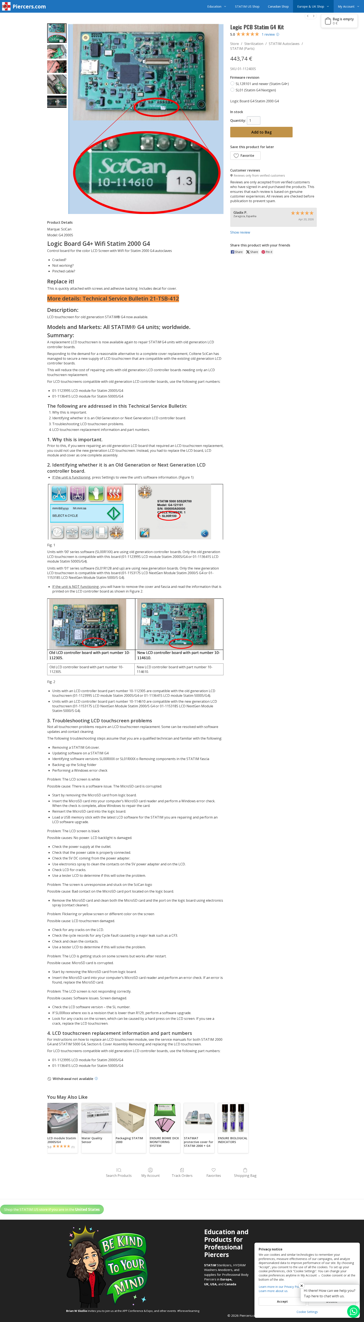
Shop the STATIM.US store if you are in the (52, 1209)
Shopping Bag (245, 1175)
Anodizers (225, 1270)
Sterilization (253, 43)
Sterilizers (218, 1265)
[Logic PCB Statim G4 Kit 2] (57, 66)
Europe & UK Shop (310, 6)
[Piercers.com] (7, 6)
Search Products (119, 1175)
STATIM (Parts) (242, 48)
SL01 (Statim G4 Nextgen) (256, 90)
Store (234, 43)
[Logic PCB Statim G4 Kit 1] (57, 52)
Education (214, 6)
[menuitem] (308, 16)
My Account (346, 6)
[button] (226, 6)
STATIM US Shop (247, 6)
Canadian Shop (278, 6)
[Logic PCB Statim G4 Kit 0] (57, 33)
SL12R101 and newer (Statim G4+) (262, 83)
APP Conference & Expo (137, 1311)
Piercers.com (29, 6)
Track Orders (182, 1175)
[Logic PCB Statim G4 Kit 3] (57, 84)
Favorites (213, 1175)
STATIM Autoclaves (284, 43)
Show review (240, 232)
